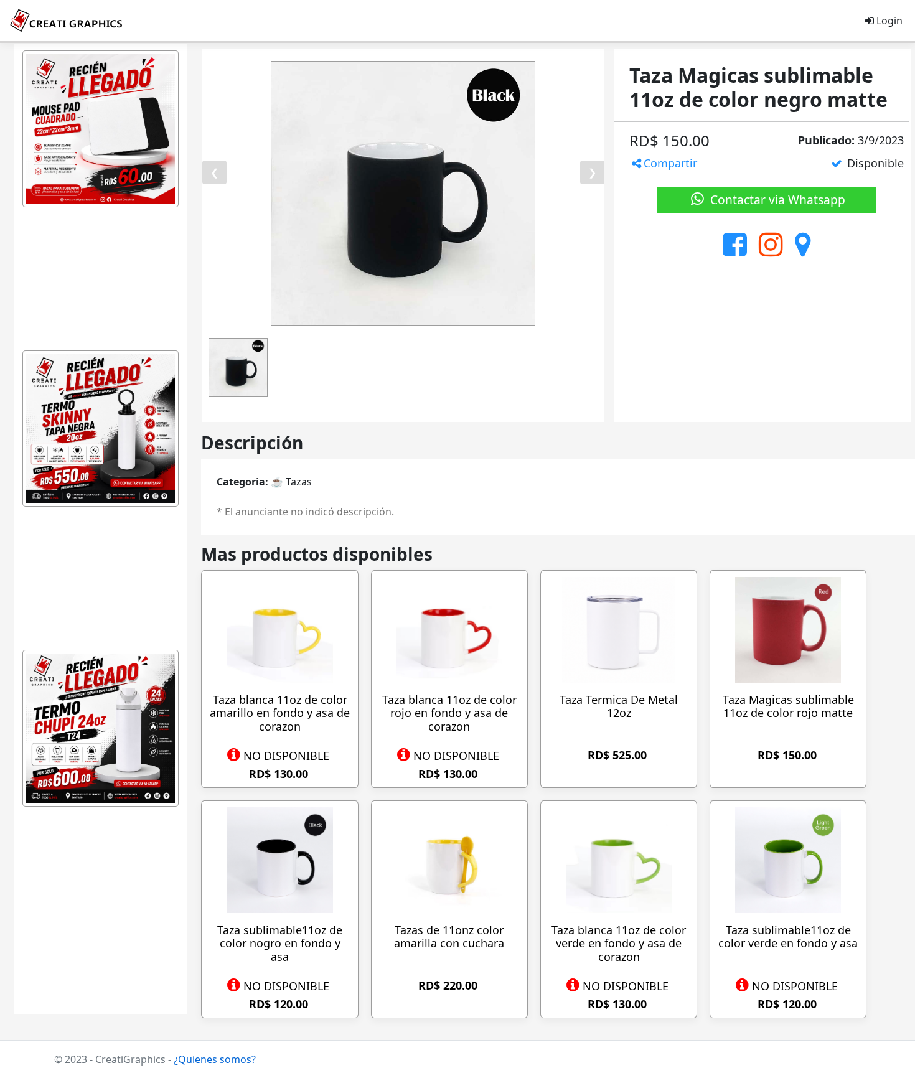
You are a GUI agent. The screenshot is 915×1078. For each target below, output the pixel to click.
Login (888, 20)
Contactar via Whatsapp (776, 199)
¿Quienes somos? (215, 1059)
